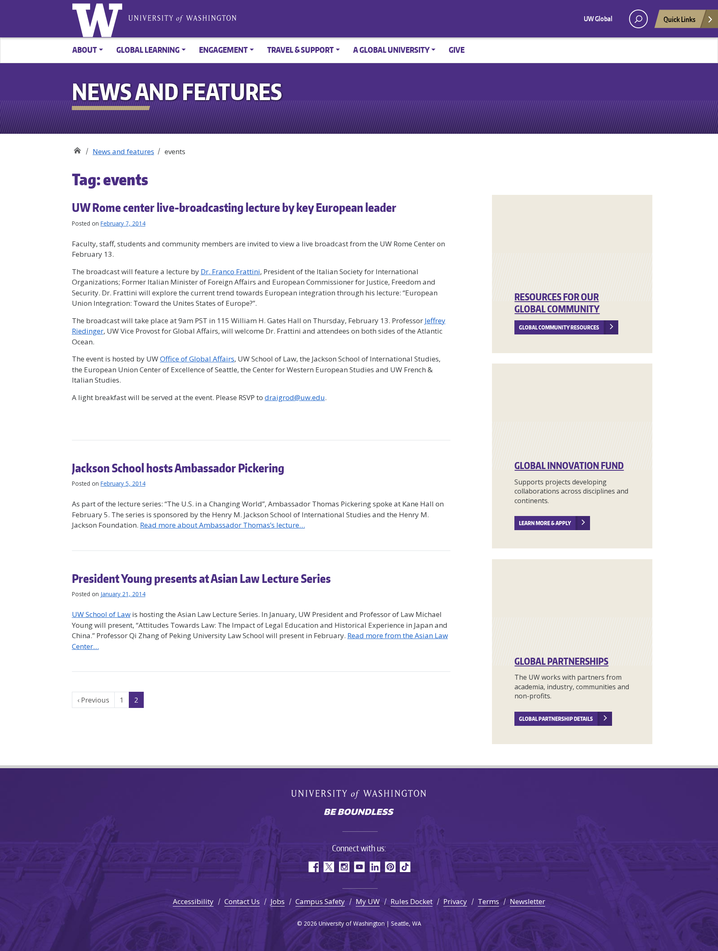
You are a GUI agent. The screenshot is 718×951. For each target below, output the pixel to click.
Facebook (313, 866)
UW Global (598, 19)
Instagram (343, 866)
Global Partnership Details (556, 718)
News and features (123, 151)
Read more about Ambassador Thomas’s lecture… (222, 525)
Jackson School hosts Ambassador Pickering (178, 467)
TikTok (405, 866)
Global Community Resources (559, 327)
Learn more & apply (545, 523)
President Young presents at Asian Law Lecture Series (201, 578)
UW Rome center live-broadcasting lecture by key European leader (234, 207)
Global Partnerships (561, 661)
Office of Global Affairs (197, 359)
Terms (488, 901)
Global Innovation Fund (569, 465)
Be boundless (359, 813)
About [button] (84, 49)
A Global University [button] (391, 49)
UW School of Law (101, 614)
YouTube (359, 866)
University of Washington (99, 18)
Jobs (277, 901)
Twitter (328, 866)
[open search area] (638, 19)
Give (457, 49)
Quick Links (680, 19)
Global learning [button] (148, 49)
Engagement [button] (223, 49)
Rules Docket (412, 901)
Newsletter (527, 901)
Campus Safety (320, 901)
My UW (368, 901)
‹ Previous (93, 700)
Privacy (455, 901)
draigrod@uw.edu (295, 397)
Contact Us (242, 901)
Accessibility (193, 901)
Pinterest (390, 866)
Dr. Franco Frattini (230, 271)
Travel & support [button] (300, 49)
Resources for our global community (557, 303)
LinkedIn (374, 866)
